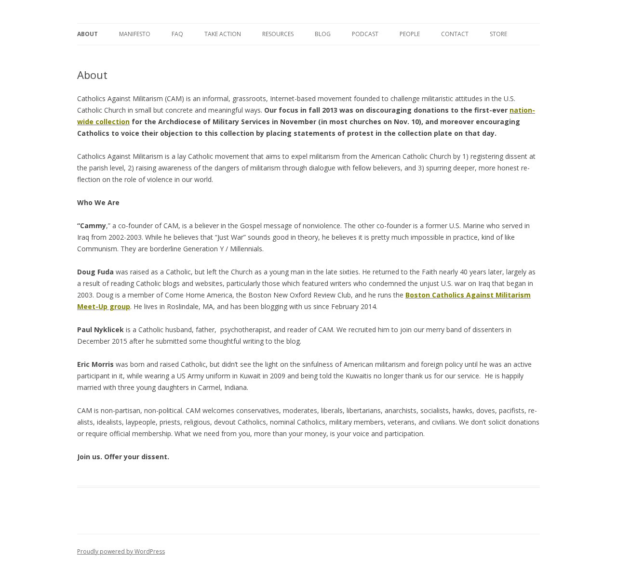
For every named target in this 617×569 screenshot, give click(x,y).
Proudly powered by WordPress (121, 551)
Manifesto (134, 34)
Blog (323, 34)
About (87, 34)
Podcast (365, 34)
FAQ (177, 34)
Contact (455, 34)
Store (498, 34)
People (410, 34)
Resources (278, 34)
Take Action (222, 34)
